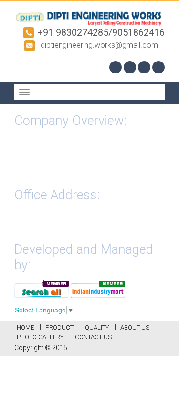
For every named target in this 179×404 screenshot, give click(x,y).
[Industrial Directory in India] (98, 288)
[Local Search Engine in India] (41, 288)
